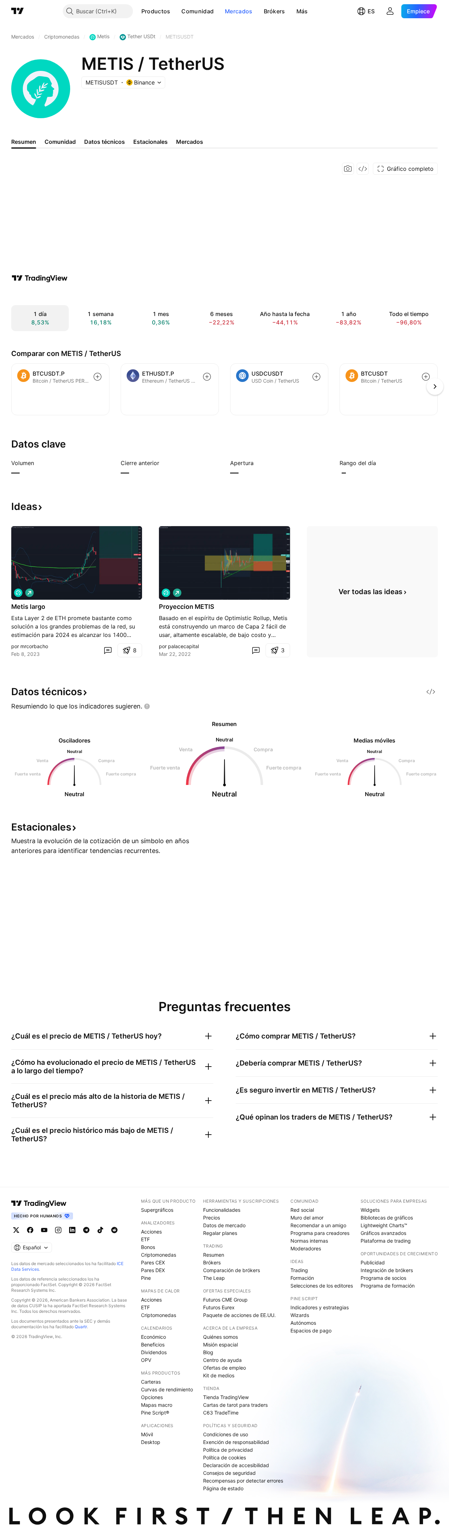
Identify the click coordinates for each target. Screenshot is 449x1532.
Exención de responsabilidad (236, 1442)
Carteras (151, 1382)
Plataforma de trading (386, 1241)
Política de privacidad (228, 1450)
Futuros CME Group (225, 1300)
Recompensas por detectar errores (243, 1481)
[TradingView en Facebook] (30, 1230)
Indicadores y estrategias (319, 1307)
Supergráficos (157, 1210)
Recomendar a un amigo (318, 1225)
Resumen (213, 1255)
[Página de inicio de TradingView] (17, 11)
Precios (211, 1218)
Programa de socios (383, 1278)
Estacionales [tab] (150, 141)
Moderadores (305, 1248)
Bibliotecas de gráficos (387, 1218)
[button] (175, 11)
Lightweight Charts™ (384, 1225)
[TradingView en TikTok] (100, 1230)
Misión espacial (220, 1345)
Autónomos (303, 1323)
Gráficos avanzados (383, 1233)
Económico (153, 1337)
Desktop (150, 1442)
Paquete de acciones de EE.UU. (239, 1315)
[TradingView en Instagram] (58, 1230)
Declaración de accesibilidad (236, 1465)
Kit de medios (218, 1375)
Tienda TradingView (226, 1397)
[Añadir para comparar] (97, 377)
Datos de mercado (224, 1225)
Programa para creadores (319, 1233)
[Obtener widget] (363, 169)
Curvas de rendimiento (167, 1389)
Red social (302, 1210)
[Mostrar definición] (38, 463)
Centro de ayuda (222, 1360)
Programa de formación (388, 1286)
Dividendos (154, 1352)
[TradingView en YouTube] (44, 1230)
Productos (155, 11)
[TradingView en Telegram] (86, 1230)
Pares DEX (153, 1270)
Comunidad (197, 11)
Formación (302, 1278)
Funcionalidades (221, 1210)
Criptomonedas (158, 1255)
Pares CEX (153, 1262)
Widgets (370, 1210)
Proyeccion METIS (186, 606)
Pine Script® (155, 1413)
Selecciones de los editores (321, 1286)
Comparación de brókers (231, 1270)
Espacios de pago (310, 1330)
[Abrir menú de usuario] (390, 11)
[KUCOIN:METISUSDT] (18, 593)
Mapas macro (156, 1405)
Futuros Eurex (219, 1307)
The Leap (214, 1278)
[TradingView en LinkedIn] (72, 1230)
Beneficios (153, 1345)
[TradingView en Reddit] (114, 1230)
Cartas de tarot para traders (235, 1405)
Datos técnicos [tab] (104, 141)
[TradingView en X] (16, 1230)
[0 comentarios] (108, 650)
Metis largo (28, 606)
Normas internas (309, 1241)
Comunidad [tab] (60, 141)
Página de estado (223, 1488)
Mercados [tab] (189, 141)
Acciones (151, 1232)
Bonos (148, 1247)
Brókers (274, 11)
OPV (146, 1360)
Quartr (81, 1326)
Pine (146, 1278)
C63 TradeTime (221, 1413)
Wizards (299, 1315)
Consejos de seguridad (229, 1473)
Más (302, 11)
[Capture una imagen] (348, 169)
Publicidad (373, 1262)
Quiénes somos (220, 1337)
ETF (145, 1239)
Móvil (147, 1434)
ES (371, 11)
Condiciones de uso (225, 1434)
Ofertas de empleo (224, 1368)
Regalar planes (220, 1233)
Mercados (238, 11)
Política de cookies (224, 1457)
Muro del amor (306, 1218)
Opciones (152, 1397)
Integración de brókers (387, 1270)
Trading (299, 1270)
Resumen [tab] (23, 141)
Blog (208, 1352)
